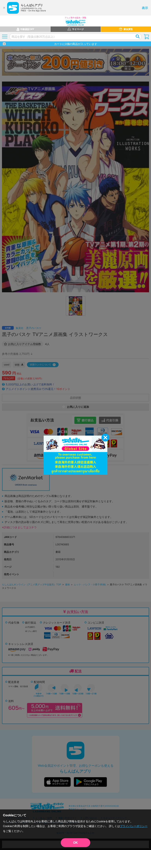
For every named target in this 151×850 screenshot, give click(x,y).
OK (75, 842)
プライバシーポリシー (133, 826)
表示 (145, 8)
